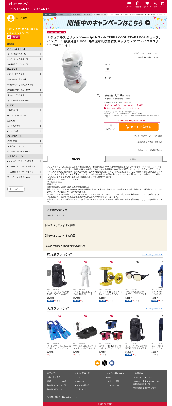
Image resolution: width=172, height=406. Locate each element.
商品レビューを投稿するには (150, 150)
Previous (49, 273)
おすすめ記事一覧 (82, 373)
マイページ (79, 381)
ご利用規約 (12, 141)
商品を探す (52, 373)
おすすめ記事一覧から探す (18, 100)
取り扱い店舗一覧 (54, 389)
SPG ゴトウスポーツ (55, 215)
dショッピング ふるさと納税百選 (21, 167)
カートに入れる (138, 127)
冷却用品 (87, 14)
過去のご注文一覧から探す (18, 90)
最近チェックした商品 (56, 381)
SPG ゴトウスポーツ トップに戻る (148, 136)
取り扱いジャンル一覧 (56, 385)
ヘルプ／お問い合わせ (16, 115)
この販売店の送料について (147, 57)
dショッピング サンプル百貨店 (20, 161)
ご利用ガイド (13, 110)
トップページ (49, 14)
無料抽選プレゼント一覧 (17, 64)
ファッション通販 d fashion (18, 177)
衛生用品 (76, 14)
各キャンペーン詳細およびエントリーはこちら (124, 108)
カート (77, 377)
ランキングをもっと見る (152, 255)
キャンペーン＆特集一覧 (17, 59)
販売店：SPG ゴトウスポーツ (146, 53)
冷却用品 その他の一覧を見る (150, 142)
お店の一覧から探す (15, 74)
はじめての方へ (14, 131)
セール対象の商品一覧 (16, 54)
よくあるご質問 (14, 126)
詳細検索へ (11, 44)
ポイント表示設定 (82, 385)
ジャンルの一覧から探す (17, 79)
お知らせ (11, 121)
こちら (76, 397)
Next (161, 273)
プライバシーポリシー (16, 146)
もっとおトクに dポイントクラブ (21, 172)
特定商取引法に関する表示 (18, 152)
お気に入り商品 (53, 377)
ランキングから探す (15, 95)
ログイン (16, 189)
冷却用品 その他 (100, 14)
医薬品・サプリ (64, 14)
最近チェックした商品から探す (20, 85)
